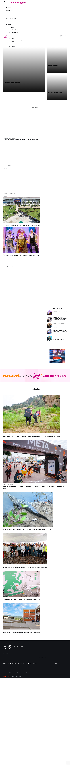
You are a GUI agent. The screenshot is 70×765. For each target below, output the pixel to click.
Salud (11, 598)
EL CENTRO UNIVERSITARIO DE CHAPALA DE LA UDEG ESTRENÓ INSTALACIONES (21, 632)
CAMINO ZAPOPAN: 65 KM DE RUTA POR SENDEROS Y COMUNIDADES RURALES (31, 436)
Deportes (4, 484)
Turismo (11, 434)
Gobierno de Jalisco (6, 565)
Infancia (10, 193)
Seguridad (9, 165)
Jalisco (10, 138)
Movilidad (13, 138)
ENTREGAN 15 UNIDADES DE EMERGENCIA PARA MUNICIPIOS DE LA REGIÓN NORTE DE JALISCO (25, 567)
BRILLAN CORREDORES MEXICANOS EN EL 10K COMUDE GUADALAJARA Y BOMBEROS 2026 (33, 487)
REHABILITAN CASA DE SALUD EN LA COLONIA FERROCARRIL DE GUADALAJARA (21, 599)
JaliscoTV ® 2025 (6, 676)
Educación (6, 138)
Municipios (8, 434)
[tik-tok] (6, 653)
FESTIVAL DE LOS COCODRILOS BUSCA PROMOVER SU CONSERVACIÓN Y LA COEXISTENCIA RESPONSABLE (28, 529)
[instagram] (7, 653)
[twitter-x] (5, 653)
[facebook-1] (3, 653)
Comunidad (6, 193)
